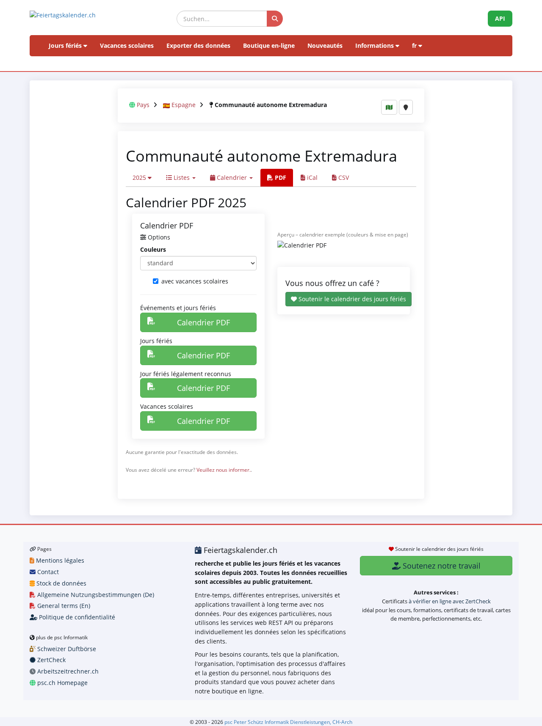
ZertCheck (51, 660)
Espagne (183, 105)
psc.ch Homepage (62, 683)
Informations (375, 45)
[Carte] (389, 107)
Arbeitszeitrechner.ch (67, 671)
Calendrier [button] (232, 177)
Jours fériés (66, 45)
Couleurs (153, 249)
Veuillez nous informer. (223, 469)
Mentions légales (59, 560)
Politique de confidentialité (76, 617)
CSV (343, 177)
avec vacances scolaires (194, 281)
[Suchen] (275, 19)
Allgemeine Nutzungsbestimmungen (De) (95, 595)
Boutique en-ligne (269, 45)
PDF (279, 177)
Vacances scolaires (127, 45)
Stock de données (60, 583)
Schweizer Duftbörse (66, 649)
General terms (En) (63, 606)
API (500, 18)
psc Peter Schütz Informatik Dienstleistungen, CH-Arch (288, 721)
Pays (143, 105)
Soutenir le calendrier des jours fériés (351, 299)
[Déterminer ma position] (406, 107)
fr (415, 45)
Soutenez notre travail (441, 566)
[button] (142, 178)
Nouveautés (325, 45)
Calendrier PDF (203, 322)
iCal (311, 177)
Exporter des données (198, 45)
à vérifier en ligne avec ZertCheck (450, 601)
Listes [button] (181, 177)
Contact (47, 572)
